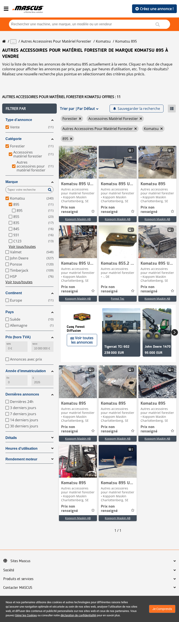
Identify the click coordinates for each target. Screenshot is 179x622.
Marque (11, 182)
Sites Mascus (20, 561)
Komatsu (103, 41)
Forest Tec (117, 299)
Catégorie (13, 139)
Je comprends (162, 609)
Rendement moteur (21, 459)
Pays (9, 312)
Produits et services (18, 579)
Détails (11, 438)
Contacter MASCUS (17, 588)
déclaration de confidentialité (78, 615)
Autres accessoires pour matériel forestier (56, 41)
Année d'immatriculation (25, 371)
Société (8, 570)
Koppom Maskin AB (78, 219)
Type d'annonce (18, 120)
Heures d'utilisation (21, 448)
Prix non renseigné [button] (69, 210)
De (8, 378)
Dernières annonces (22, 394)
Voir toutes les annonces (82, 340)
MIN (9, 344)
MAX (35, 344)
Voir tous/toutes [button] (22, 246)
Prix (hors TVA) (18, 337)
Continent (13, 293)
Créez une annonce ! (157, 8)
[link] (78, 162)
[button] (29, 109)
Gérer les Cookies (26, 615)
